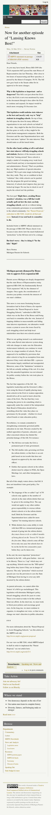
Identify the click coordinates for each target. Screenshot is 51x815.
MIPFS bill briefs (12, 758)
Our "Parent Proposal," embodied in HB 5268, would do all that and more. (25, 214)
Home (7, 27)
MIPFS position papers (14, 755)
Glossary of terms (12, 764)
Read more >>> (9, 714)
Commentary (9, 732)
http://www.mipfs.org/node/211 (19, 651)
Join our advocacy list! (11, 681)
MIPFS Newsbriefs (12, 739)
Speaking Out (10, 767)
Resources (8, 752)
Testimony (10, 761)
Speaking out (27, 664)
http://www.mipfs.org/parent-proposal (21, 636)
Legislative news (12, 745)
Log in (45, 2)
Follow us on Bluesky (11, 687)
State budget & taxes (12, 771)
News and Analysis (12, 742)
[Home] (28, 14)
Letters (7, 736)
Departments (8, 729)
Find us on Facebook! (11, 684)
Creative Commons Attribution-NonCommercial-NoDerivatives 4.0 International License (25, 789)
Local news (10, 748)
